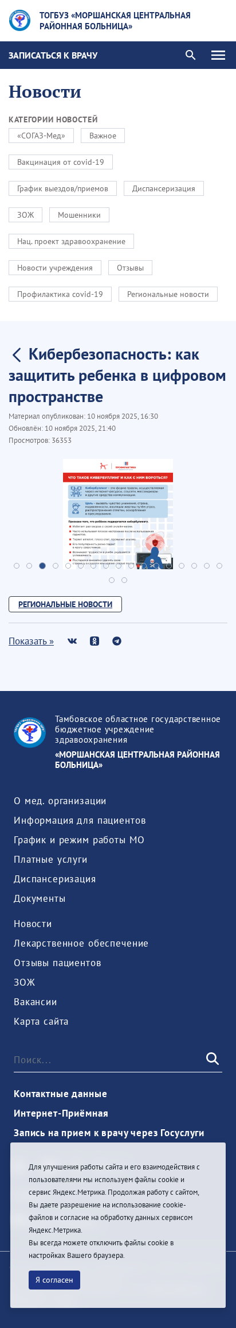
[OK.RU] (94, 641)
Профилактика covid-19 (60, 294)
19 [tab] (124, 580)
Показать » (31, 641)
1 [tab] (16, 566)
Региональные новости (168, 294)
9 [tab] (118, 566)
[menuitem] (60, 800)
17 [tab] (219, 566)
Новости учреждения (55, 267)
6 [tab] (81, 566)
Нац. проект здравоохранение (71, 241)
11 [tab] (144, 566)
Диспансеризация (163, 188)
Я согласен (54, 1280)
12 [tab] (156, 566)
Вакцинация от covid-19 (60, 162)
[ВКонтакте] (72, 641)
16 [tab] (207, 566)
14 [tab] (181, 566)
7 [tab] (93, 566)
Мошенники (79, 215)
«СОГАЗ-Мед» (41, 135)
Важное (102, 135)
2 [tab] (29, 566)
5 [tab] (68, 566)
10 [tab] (131, 566)
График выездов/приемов (62, 188)
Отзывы (130, 267)
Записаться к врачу (53, 55)
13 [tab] (169, 566)
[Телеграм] (116, 641)
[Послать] (211, 1059)
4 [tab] (55, 566)
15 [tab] (194, 566)
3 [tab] (42, 565)
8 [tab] (106, 566)
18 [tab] (112, 580)
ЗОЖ (25, 215)
